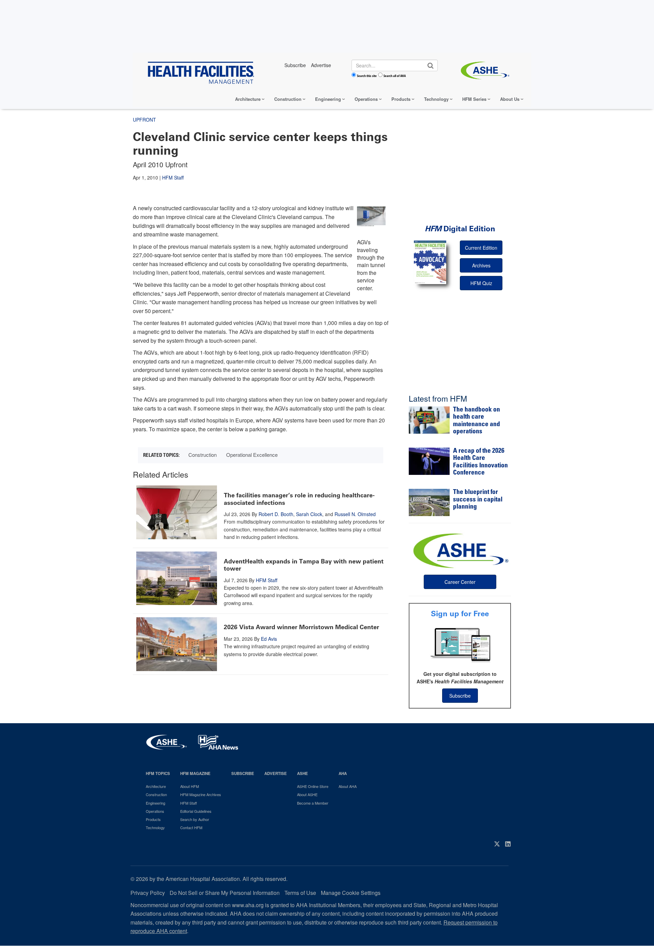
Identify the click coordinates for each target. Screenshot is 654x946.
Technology (436, 99)
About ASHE (307, 794)
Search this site (367, 76)
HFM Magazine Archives (200, 794)
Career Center (460, 581)
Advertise (275, 773)
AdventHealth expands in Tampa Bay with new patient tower (304, 565)
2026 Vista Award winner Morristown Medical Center (301, 627)
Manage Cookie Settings (350, 893)
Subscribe (460, 695)
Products (400, 99)
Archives (481, 265)
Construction (287, 99)
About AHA (348, 786)
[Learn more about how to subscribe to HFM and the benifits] (460, 644)
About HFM (189, 786)
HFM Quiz (481, 283)
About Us (509, 99)
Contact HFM (191, 827)
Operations (366, 99)
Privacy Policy (147, 893)
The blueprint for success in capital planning (477, 499)
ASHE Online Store (312, 786)
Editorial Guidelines (196, 811)
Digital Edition (460, 228)
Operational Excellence (252, 454)
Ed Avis (269, 638)
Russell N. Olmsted (355, 514)
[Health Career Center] (460, 549)
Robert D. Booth (276, 514)
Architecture (248, 99)
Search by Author (194, 819)
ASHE (302, 773)
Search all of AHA (395, 76)
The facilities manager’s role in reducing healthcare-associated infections (299, 499)
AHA (343, 773)
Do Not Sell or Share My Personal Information (225, 893)
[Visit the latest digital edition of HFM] (430, 262)
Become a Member (312, 803)
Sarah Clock (309, 514)
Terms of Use (300, 893)
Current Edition (481, 247)
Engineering (328, 99)
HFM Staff (173, 177)
